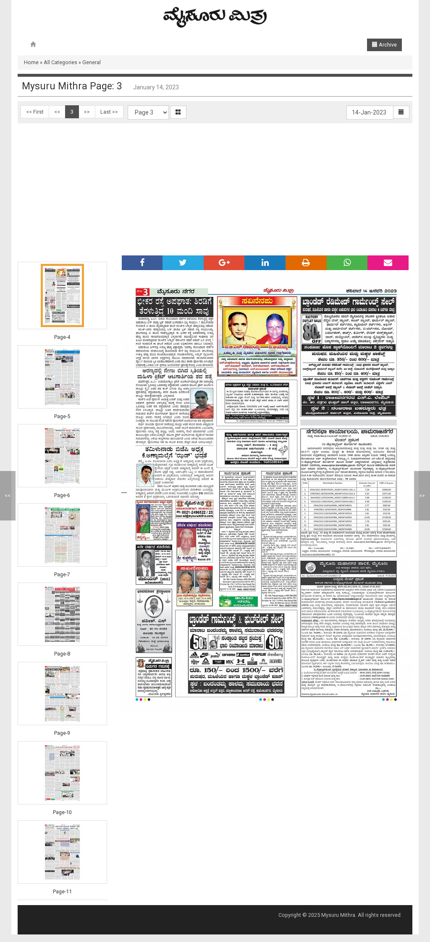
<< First (35, 112)
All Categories (60, 62)
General (91, 62)
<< (57, 112)
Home (31, 62)
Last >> (109, 112)
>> (87, 112)
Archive (387, 45)
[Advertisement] (215, 186)
